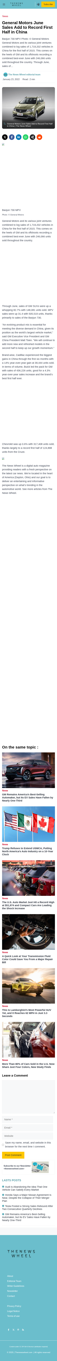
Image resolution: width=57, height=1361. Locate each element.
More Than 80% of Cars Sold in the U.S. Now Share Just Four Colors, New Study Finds (28, 1065)
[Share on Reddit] (39, 137)
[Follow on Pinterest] (18, 1330)
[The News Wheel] (16, 4)
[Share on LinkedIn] (18, 137)
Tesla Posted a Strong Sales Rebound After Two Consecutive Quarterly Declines (27, 1208)
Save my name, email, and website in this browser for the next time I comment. (28, 1144)
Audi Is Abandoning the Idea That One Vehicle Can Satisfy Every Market (24, 1188)
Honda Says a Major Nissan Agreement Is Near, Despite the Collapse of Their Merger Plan (26, 1198)
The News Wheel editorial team (24, 74)
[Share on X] (5, 137)
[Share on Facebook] (12, 137)
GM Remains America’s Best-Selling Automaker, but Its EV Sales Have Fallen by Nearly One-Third (27, 797)
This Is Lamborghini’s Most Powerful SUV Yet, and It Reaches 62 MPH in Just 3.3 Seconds (26, 1013)
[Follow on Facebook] (9, 1330)
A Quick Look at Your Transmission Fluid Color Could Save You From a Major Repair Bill (27, 959)
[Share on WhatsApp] (25, 137)
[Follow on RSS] (23, 1330)
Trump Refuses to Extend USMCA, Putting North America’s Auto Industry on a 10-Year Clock (27, 851)
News (5, 16)
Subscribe (48, 4)
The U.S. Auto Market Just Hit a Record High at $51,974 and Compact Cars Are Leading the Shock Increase (28, 905)
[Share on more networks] (32, 137)
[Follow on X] (13, 1330)
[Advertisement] (28, 178)
